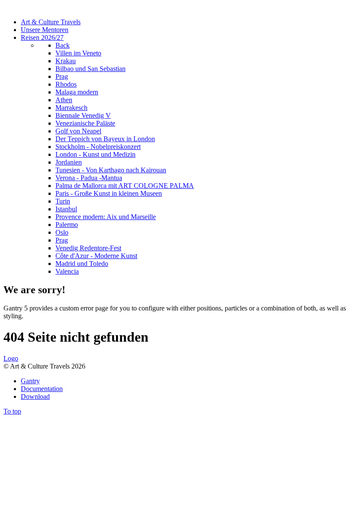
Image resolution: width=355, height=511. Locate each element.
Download (35, 396)
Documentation (42, 388)
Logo (10, 358)
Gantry (30, 381)
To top (12, 411)
